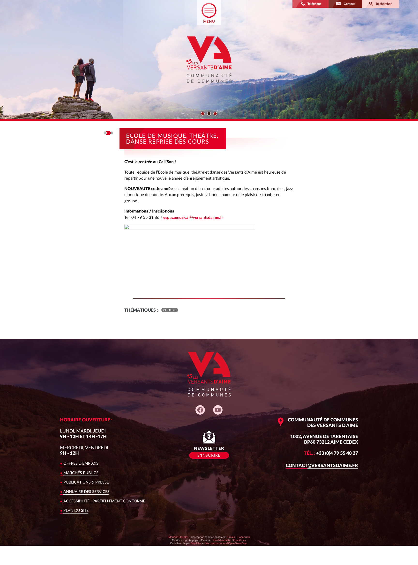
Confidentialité (222, 540)
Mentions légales (178, 537)
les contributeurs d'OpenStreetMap (226, 543)
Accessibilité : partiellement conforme (104, 501)
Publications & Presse (86, 482)
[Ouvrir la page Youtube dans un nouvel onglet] (218, 410)
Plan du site (76, 511)
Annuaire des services (86, 492)
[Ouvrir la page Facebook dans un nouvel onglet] (200, 410)
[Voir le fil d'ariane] (108, 133)
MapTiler (196, 543)
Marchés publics (80, 473)
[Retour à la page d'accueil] (209, 87)
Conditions (239, 540)
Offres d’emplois (80, 463)
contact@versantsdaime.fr (322, 465)
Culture (169, 310)
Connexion (244, 537)
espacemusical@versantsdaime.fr (193, 217)
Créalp (231, 537)
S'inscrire (208, 455)
